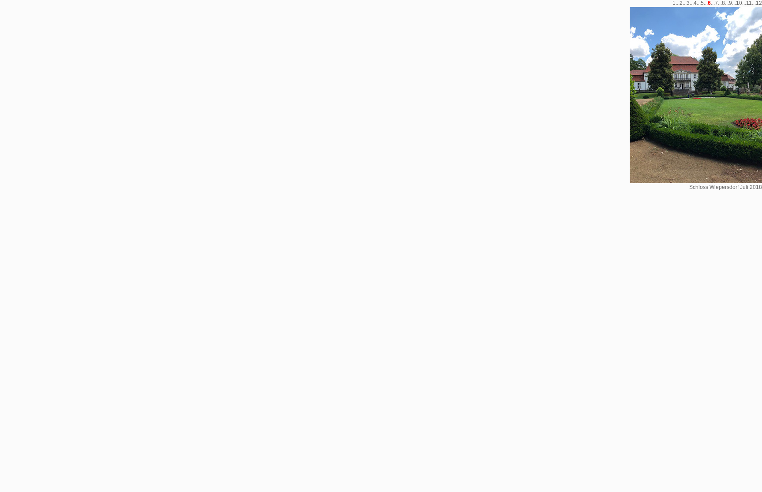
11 (749, 3)
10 (739, 3)
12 (759, 3)
